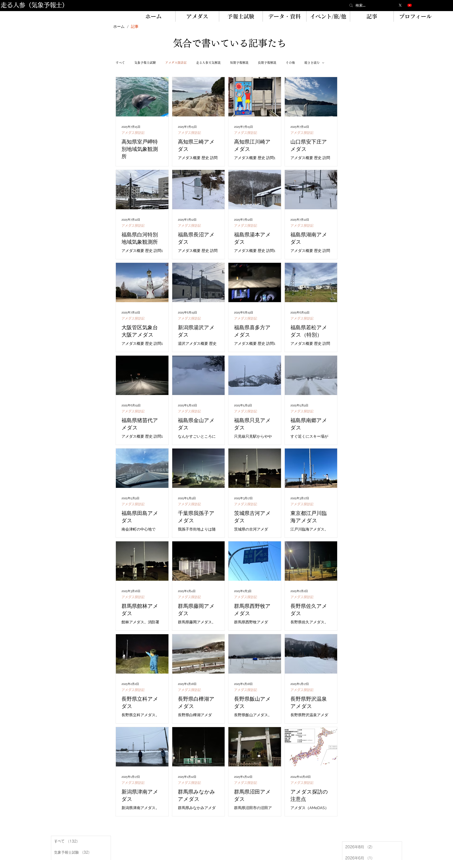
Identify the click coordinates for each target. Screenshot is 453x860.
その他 (290, 62)
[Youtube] (409, 5)
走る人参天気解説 (208, 62)
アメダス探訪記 (176, 62)
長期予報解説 (267, 62)
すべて (120, 62)
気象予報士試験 (145, 62)
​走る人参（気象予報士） (34, 5)
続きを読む (312, 62)
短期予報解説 (239, 62)
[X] (400, 5)
